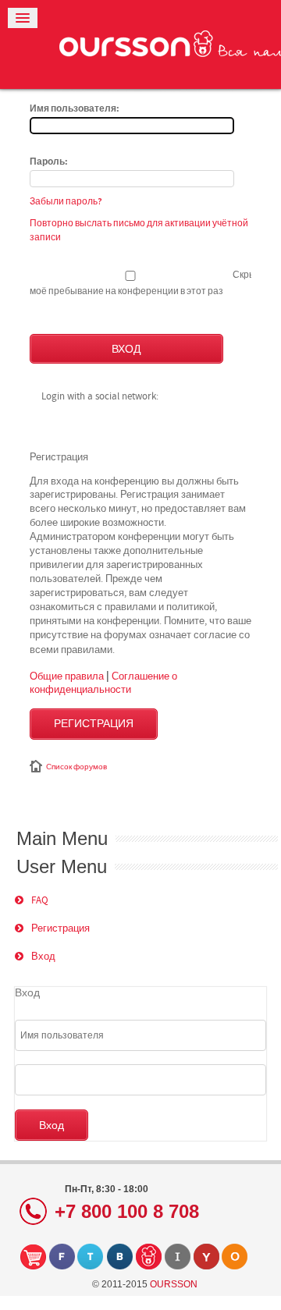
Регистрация (93, 724)
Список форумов (76, 767)
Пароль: (49, 162)
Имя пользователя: (74, 109)
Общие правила (67, 675)
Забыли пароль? (66, 201)
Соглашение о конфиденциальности (103, 682)
